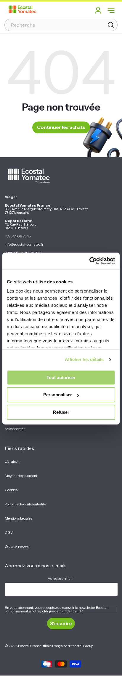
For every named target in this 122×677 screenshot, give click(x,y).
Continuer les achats (61, 127)
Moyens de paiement (21, 475)
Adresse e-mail (61, 578)
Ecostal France (29, 646)
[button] (111, 10)
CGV (9, 532)
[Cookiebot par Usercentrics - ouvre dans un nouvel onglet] (89, 261)
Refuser (61, 412)
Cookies (11, 490)
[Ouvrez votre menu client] (98, 10)
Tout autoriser (61, 377)
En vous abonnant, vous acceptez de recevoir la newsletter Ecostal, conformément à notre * (56, 609)
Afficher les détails (84, 359)
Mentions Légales (18, 518)
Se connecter (15, 429)
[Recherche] (110, 25)
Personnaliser (57, 394)
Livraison (12, 461)
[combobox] (61, 25)
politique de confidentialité (60, 611)
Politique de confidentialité (25, 504)
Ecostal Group (82, 646)
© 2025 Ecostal (17, 547)
